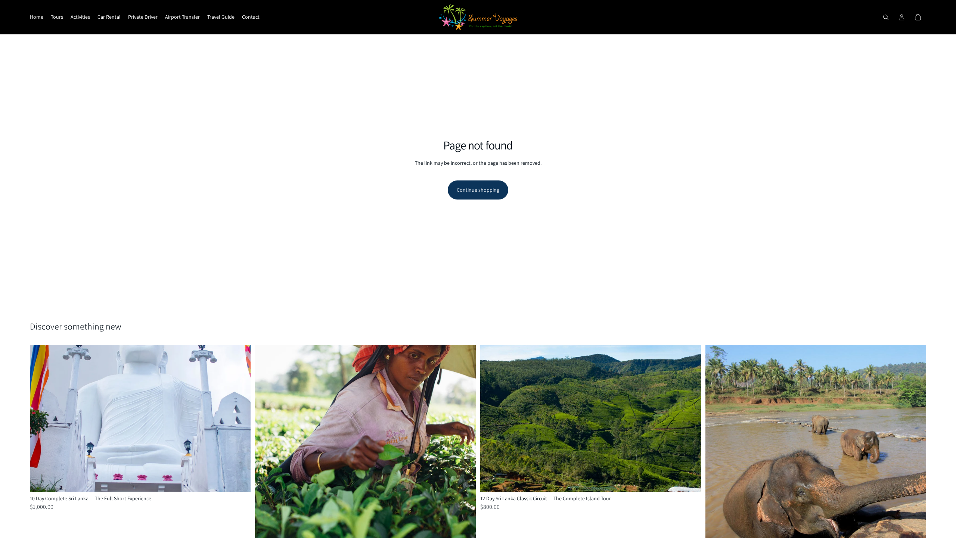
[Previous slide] (41, 418)
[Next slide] (239, 418)
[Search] (886, 17)
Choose (245, 480)
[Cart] (918, 17)
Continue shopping (478, 189)
